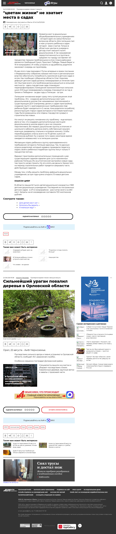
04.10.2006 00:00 (9, 9)
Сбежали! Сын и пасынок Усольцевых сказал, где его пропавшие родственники (99, 336)
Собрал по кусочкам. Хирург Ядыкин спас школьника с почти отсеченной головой (99, 328)
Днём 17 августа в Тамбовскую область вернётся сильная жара (24, 451)
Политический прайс (25, 495)
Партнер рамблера (49, 525)
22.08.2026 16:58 (8, 278)
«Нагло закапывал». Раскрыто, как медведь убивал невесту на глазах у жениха (99, 343)
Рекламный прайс (24, 489)
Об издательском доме (92, 489)
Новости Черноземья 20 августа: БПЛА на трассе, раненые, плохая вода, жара (25, 445)
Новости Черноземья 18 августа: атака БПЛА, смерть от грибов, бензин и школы (60, 445)
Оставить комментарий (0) (58, 410)
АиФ (19, 339)
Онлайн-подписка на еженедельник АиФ (33, 492)
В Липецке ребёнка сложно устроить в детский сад (23, 258)
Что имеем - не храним (21, 264)
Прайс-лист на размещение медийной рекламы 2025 (89, 492)
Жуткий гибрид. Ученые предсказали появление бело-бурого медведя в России (99, 366)
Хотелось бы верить (28, 205)
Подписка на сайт (63, 489)
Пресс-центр (76, 489)
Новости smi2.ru (10, 482)
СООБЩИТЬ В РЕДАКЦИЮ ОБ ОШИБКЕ (48, 495)
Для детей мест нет (28, 203)
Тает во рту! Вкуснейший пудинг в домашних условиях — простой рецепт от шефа (98, 351)
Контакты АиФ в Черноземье (44, 489)
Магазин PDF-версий (57, 492)
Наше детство (54, 257)
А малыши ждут (26, 207)
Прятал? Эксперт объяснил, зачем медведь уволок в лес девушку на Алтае (98, 358)
